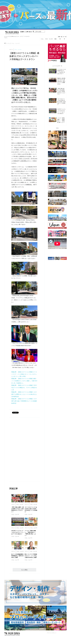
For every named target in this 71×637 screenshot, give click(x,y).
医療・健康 (60, 37)
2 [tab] (34, 28)
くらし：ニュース (17, 49)
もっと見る (24, 569)
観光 (55, 38)
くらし (42, 38)
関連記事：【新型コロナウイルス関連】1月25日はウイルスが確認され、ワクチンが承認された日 (24, 387)
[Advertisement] (17, 450)
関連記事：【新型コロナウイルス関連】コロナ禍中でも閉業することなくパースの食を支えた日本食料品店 (24, 394)
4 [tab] (39, 28)
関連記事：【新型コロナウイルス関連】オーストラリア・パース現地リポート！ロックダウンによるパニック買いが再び (24, 374)
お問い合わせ (29, 31)
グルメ (46, 38)
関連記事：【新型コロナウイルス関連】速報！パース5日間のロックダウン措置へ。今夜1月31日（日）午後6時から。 (24, 381)
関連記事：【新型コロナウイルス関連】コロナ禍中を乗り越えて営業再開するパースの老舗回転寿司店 (24, 401)
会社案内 (22, 31)
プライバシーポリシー (51, 632)
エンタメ (51, 38)
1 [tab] (31, 28)
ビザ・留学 (64, 37)
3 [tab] (37, 28)
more (57, 127)
